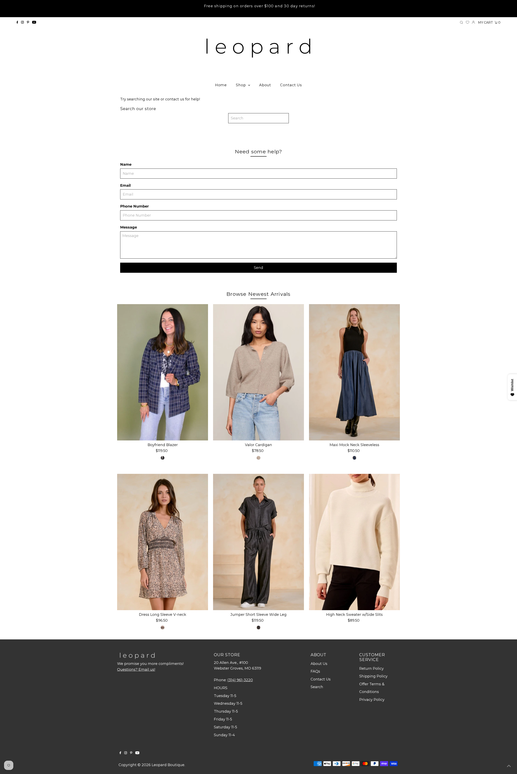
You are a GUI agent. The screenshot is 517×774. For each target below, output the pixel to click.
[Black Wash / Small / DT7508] (258, 628)
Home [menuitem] (221, 85)
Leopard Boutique (168, 765)
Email (125, 185)
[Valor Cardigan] (258, 372)
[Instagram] (22, 22)
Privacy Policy (372, 699)
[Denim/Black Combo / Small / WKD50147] (354, 458)
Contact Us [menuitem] (291, 85)
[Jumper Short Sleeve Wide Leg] (258, 542)
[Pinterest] (28, 22)
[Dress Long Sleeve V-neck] (162, 542)
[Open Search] (461, 23)
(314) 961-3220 (240, 680)
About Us (319, 663)
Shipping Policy (373, 676)
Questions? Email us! (136, 669)
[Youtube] (34, 22)
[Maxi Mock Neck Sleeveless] (354, 372)
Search (317, 687)
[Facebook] (17, 22)
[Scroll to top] (509, 766)
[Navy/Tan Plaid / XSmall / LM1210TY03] (163, 458)
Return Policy (371, 668)
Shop (241, 85)
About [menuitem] (265, 85)
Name (125, 164)
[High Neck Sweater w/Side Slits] (354, 542)
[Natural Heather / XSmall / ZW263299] (258, 458)
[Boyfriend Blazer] (162, 372)
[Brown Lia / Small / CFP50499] (163, 628)
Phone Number (134, 206)
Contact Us (321, 679)
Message (128, 227)
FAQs (315, 671)
